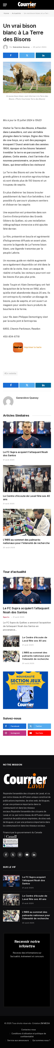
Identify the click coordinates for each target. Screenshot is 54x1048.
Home (6, 13)
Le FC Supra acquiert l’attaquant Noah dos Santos (34, 880)
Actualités (16, 13)
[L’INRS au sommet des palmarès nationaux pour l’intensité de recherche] (27, 522)
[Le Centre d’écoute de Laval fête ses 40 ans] (27, 478)
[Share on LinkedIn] (43, 55)
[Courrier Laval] (27, 5)
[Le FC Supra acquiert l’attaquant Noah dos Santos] (27, 434)
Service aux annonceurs (18, 1040)
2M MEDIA (45, 1023)
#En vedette (10, 373)
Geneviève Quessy (21, 47)
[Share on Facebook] (10, 55)
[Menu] (5, 4)
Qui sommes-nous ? (41, 1040)
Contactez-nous (28, 1030)
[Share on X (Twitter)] (27, 55)
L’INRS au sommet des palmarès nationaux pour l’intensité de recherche (26, 541)
